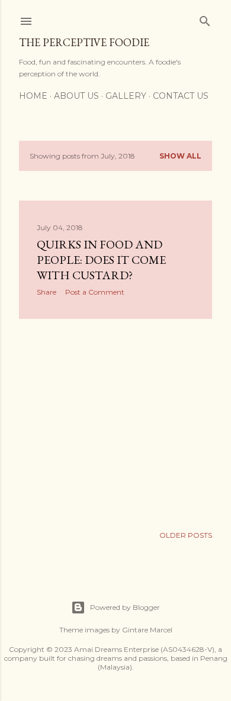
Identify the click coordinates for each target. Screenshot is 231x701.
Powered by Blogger (125, 607)
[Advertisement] (115, 422)
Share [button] (46, 291)
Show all (180, 155)
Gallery (125, 96)
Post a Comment (94, 291)
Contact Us (180, 96)
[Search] (205, 18)
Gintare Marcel (147, 629)
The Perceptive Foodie (84, 42)
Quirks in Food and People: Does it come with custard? (101, 260)
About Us (76, 96)
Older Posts (185, 535)
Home (33, 96)
